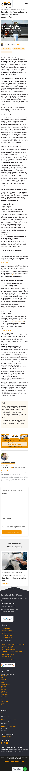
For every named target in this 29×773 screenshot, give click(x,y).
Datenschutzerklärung (15, 761)
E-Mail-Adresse (6, 518)
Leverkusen (4, 696)
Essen (2, 687)
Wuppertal (3, 699)
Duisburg (3, 686)
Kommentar (5, 493)
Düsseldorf (3, 675)
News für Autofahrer (19, 48)
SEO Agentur (15, 763)
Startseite (3, 7)
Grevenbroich (4, 694)
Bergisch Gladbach (5, 684)
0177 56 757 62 (6, 736)
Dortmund (3, 679)
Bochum (3, 681)
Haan (2, 703)
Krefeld (3, 691)
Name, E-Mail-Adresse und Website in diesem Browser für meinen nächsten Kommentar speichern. (13, 527)
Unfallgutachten (6, 52)
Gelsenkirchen (4, 701)
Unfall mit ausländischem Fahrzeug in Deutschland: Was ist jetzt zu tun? (14, 578)
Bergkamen (4, 704)
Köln (2, 677)
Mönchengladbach (5, 693)
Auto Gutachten (6, 48)
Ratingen (3, 689)
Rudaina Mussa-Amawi (8, 462)
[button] (1, 568)
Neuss (2, 682)
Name (4, 511)
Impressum (6, 761)
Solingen (3, 698)
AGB (23, 761)
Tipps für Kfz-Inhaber (11, 7)
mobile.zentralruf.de (15, 274)
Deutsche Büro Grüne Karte (17, 321)
